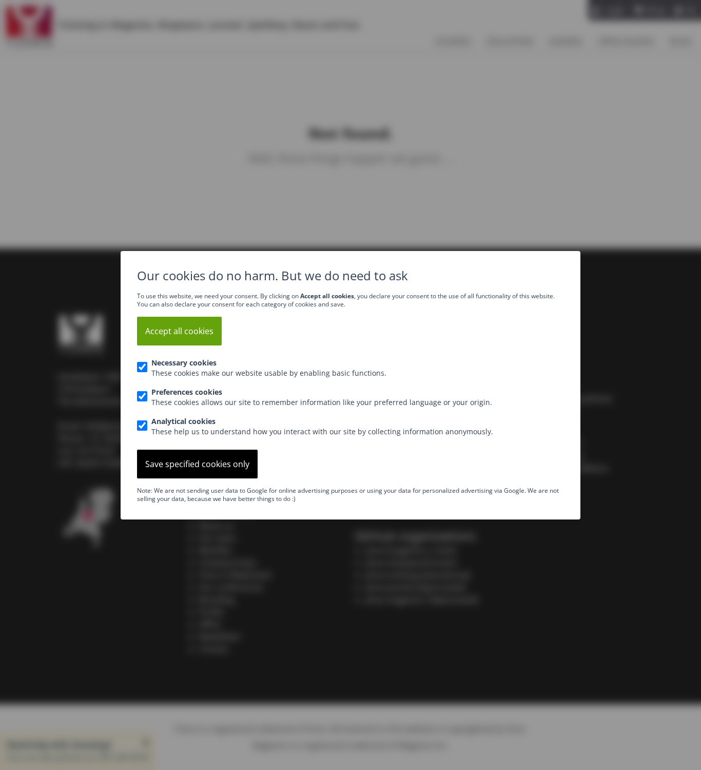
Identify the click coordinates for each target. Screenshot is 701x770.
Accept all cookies (179, 331)
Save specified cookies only (197, 464)
